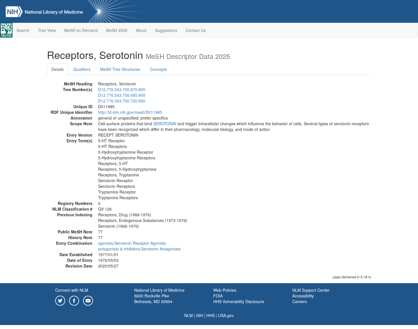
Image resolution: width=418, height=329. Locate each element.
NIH (199, 315)
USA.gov (226, 315)
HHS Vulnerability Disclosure (238, 301)
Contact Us (196, 30)
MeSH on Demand (81, 30)
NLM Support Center (311, 290)
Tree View (47, 30)
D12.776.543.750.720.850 (121, 101)
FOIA (218, 296)
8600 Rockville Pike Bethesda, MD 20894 (153, 298)
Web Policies (224, 290)
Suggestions (166, 30)
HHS (210, 315)
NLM (188, 315)
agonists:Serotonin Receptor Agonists (132, 243)
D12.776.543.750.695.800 (121, 95)
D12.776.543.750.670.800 (121, 89)
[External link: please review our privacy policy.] (60, 300)
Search (22, 30)
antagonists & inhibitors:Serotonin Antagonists (139, 249)
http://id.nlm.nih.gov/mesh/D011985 (130, 112)
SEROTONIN (164, 123)
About (141, 30)
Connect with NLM (71, 290)
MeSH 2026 (116, 30)
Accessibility (303, 296)
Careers (299, 301)
